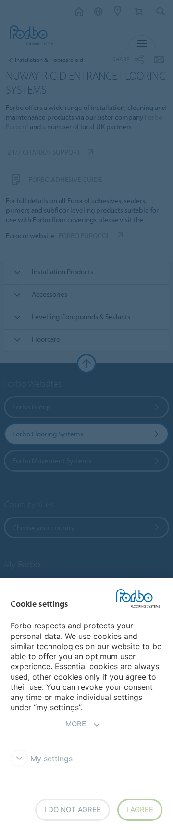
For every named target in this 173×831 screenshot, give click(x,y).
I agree (139, 809)
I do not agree (72, 809)
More (75, 723)
